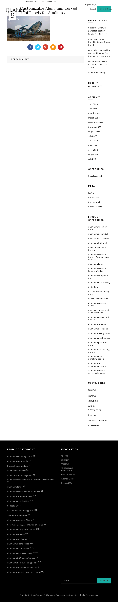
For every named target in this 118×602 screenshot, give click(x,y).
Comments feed (95, 202)
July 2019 (92, 159)
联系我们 (92, 406)
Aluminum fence (95, 264)
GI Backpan (93, 287)
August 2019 (93, 154)
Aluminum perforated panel (98, 343)
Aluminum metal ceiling (99, 282)
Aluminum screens (97, 324)
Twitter (38, 47)
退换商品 (92, 395)
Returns (92, 415)
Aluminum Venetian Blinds (97, 304)
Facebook (30, 47)
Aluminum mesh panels (99, 338)
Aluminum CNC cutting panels (99, 350)
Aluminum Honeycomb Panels (98, 318)
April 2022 (93, 150)
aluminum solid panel (98, 329)
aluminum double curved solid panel (96, 371)
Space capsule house (98, 299)
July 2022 (92, 136)
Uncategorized (95, 176)
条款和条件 (93, 401)
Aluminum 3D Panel (97, 243)
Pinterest (61, 47)
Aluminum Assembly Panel (97, 228)
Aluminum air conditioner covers (97, 364)
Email (53, 47)
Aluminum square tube (98, 234)
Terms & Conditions (97, 420)
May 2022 (92, 145)
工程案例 (65, 464)
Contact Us (93, 426)
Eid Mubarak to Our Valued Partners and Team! (98, 64)
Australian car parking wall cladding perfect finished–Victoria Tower (99, 53)
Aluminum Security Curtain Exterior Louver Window (99, 257)
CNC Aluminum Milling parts (98, 293)
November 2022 (95, 122)
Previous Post (21, 59)
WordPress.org (95, 207)
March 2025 (94, 113)
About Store (66, 470)
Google (45, 47)
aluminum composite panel (98, 276)
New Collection (68, 474)
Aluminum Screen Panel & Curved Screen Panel (99, 42)
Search (104, 580)
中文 (94, 4)
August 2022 (94, 131)
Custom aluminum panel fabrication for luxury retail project (98, 31)
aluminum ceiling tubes (99, 333)
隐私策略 (92, 390)
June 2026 (93, 104)
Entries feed (93, 197)
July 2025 (92, 108)
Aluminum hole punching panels (96, 357)
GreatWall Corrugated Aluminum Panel (98, 311)
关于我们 (65, 456)
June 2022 (93, 140)
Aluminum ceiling (96, 72)
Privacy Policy (94, 409)
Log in (91, 193)
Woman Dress (68, 479)
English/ (88, 4)
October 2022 (94, 127)
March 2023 (94, 118)
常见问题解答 (67, 468)
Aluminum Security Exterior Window (97, 269)
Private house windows (99, 238)
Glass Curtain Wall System (97, 248)
